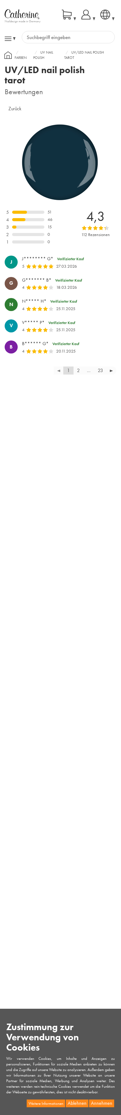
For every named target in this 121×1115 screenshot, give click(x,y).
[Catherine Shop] (22, 14)
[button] (111, 371)
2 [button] (78, 370)
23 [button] (100, 370)
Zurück (14, 109)
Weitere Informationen (46, 1103)
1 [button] (68, 370)
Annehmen (101, 1103)
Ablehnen (77, 1103)
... (89, 370)
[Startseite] (8, 55)
